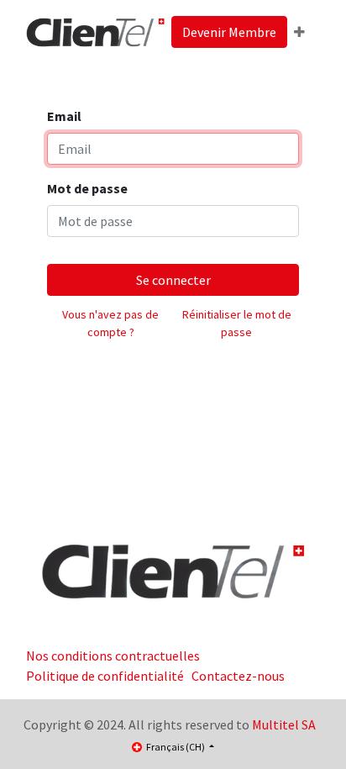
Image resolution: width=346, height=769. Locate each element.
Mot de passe (87, 188)
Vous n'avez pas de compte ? (110, 323)
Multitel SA (284, 724)
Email (64, 116)
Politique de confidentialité (105, 675)
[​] (173, 571)
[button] (299, 32)
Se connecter (173, 279)
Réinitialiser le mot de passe (236, 323)
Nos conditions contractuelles (113, 655)
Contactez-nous (238, 675)
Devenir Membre (229, 32)
